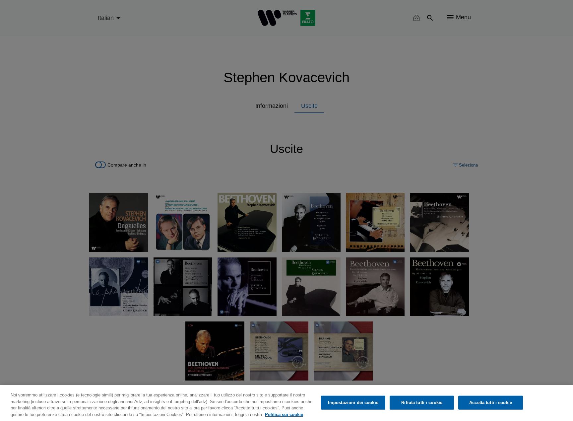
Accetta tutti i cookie (490, 402)
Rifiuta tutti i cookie (421, 402)
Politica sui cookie (284, 414)
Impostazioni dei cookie (353, 402)
